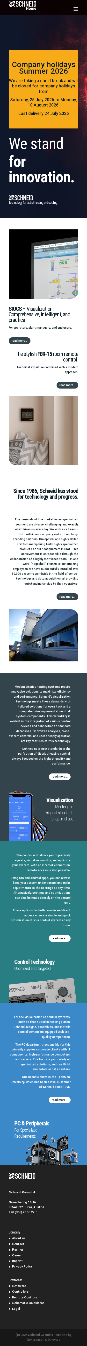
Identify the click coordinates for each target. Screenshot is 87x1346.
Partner (17, 1249)
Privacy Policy (22, 1266)
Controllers (20, 1291)
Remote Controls (24, 1297)
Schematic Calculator (28, 1303)
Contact (18, 1244)
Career (17, 1255)
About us (18, 1238)
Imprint (17, 1261)
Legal (16, 1309)
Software (19, 1286)
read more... (20, 340)
